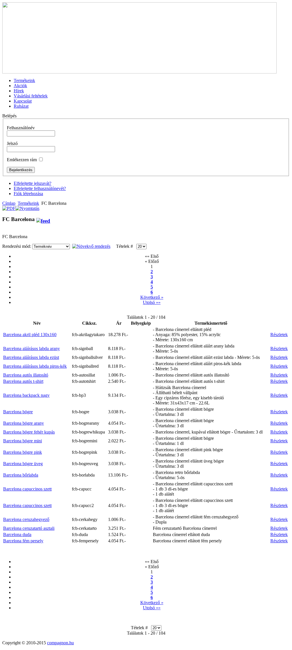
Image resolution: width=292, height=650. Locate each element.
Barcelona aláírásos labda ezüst (31, 357)
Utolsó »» (152, 302)
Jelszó (12, 143)
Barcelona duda (17, 534)
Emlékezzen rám (22, 159)
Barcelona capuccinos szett (27, 489)
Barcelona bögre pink (22, 452)
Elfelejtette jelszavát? (32, 183)
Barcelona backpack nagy (26, 395)
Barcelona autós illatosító (25, 375)
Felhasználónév (21, 127)
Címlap (8, 203)
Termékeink (28, 203)
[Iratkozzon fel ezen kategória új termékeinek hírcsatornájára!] (43, 219)
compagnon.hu (60, 642)
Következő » (151, 297)
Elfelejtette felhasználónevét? (40, 188)
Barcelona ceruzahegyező (26, 519)
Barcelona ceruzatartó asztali (28, 528)
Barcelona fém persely (23, 540)
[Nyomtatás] (27, 207)
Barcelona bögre (18, 411)
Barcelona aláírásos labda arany (31, 348)
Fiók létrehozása (28, 193)
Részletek (279, 334)
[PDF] (8, 207)
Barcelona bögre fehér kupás (29, 432)
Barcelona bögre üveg (23, 463)
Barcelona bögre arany (23, 423)
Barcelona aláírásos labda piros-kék (35, 366)
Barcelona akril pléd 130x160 (29, 334)
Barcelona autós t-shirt (23, 381)
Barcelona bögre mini (22, 440)
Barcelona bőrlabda (20, 475)
